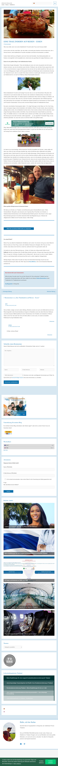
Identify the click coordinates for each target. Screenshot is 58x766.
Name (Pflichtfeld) (8, 467)
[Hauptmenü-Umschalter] (55, 3)
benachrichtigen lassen (17, 377)
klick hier (6, 450)
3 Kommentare (7, 44)
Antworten (51, 321)
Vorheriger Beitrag (7, 291)
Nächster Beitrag (51, 291)
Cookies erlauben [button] (50, 761)
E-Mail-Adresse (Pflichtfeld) (10, 473)
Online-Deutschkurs (41, 278)
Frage (11, 483)
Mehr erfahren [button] (17, 763)
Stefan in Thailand (7, 3)
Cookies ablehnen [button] (41, 761)
